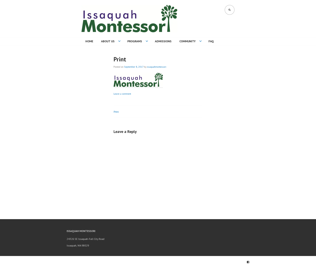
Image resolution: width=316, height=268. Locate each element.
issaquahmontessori (156, 66)
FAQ (211, 41)
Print (116, 111)
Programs (134, 41)
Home (89, 41)
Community (187, 41)
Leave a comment (122, 93)
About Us (108, 41)
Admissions (163, 41)
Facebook (248, 262)
